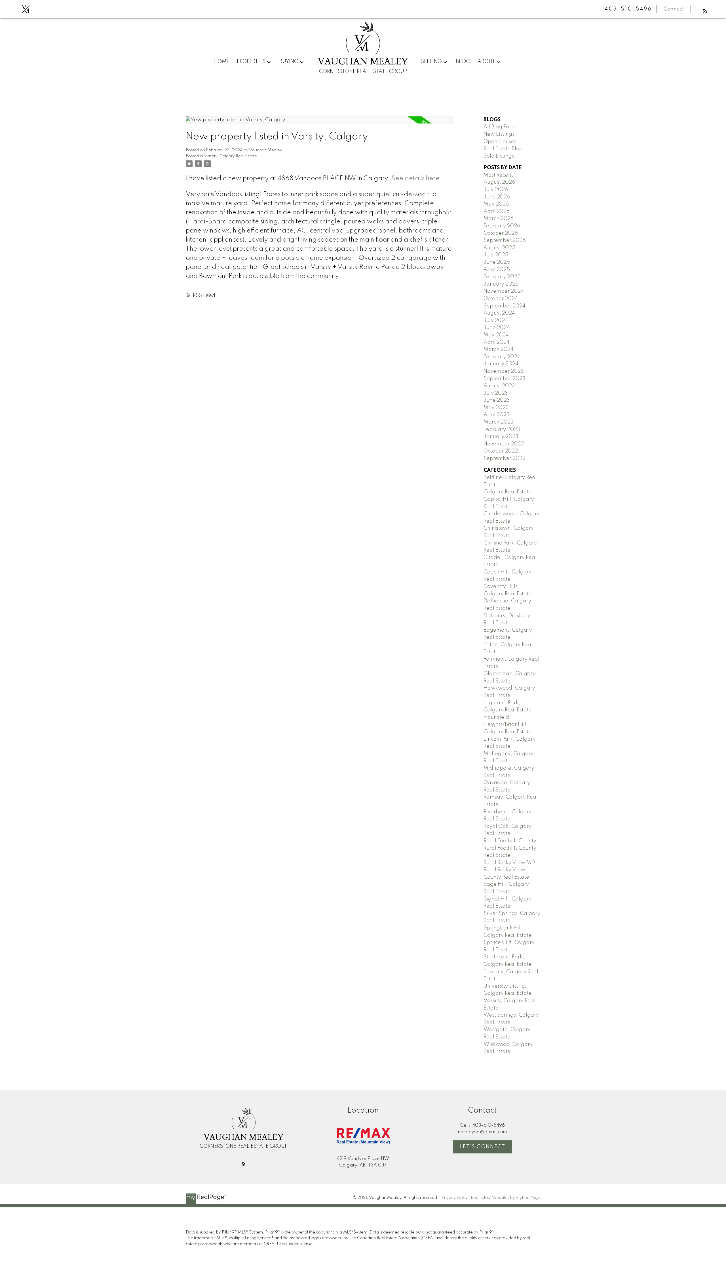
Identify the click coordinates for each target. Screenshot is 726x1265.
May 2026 (496, 204)
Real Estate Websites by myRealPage (505, 1198)
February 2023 (502, 429)
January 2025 (501, 284)
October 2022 (501, 451)
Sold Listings (499, 156)
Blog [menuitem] (463, 61)
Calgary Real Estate (508, 492)
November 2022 (504, 444)
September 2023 (504, 378)
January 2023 (501, 436)
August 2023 (499, 385)
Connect (674, 9)
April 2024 (497, 342)
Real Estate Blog (503, 148)
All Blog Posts (499, 126)
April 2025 (497, 269)
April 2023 (497, 414)
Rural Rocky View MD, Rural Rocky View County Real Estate (510, 870)
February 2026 (502, 226)
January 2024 (501, 363)
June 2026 (497, 197)
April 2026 (497, 211)
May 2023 (496, 407)
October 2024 (501, 298)
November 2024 (504, 291)
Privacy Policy (455, 1198)
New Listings (499, 134)
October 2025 (501, 233)
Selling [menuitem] (431, 61)
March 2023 (499, 422)
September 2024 (504, 306)
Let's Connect (482, 1146)
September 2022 (504, 458)
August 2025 (499, 247)
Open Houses (500, 141)
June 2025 (497, 262)
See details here (415, 178)
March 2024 (499, 349)
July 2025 (496, 254)
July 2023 (496, 393)
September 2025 (505, 240)
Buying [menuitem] (288, 61)
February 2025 (502, 276)
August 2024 (499, 313)
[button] (705, 11)
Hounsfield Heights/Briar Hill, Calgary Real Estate (508, 724)
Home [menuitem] (221, 61)
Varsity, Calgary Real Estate (230, 156)
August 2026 (499, 182)
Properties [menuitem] (251, 61)
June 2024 (497, 327)
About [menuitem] (486, 61)
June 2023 (497, 400)
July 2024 (496, 320)
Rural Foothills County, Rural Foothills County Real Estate (511, 848)
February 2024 (502, 356)
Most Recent (498, 175)
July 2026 (496, 189)
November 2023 (504, 371)
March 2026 (499, 218)
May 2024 (496, 335)
